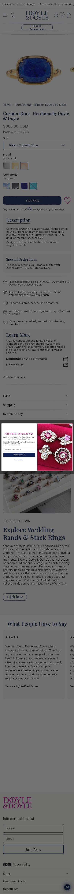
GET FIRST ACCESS (19, 454)
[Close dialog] (70, 425)
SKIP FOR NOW (19, 460)
